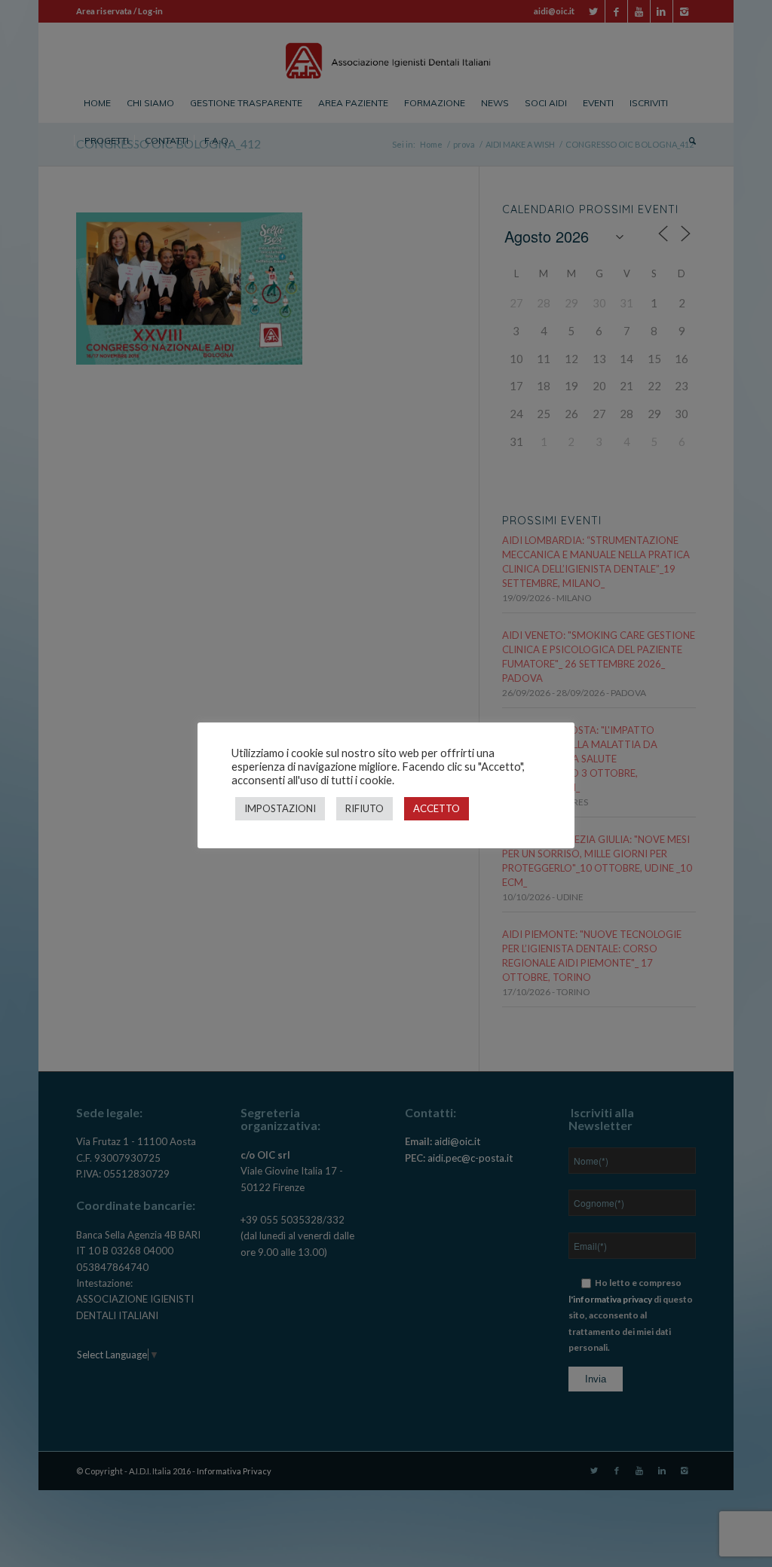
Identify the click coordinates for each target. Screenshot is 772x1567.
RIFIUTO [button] (364, 808)
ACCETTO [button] (436, 808)
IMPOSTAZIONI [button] (280, 808)
